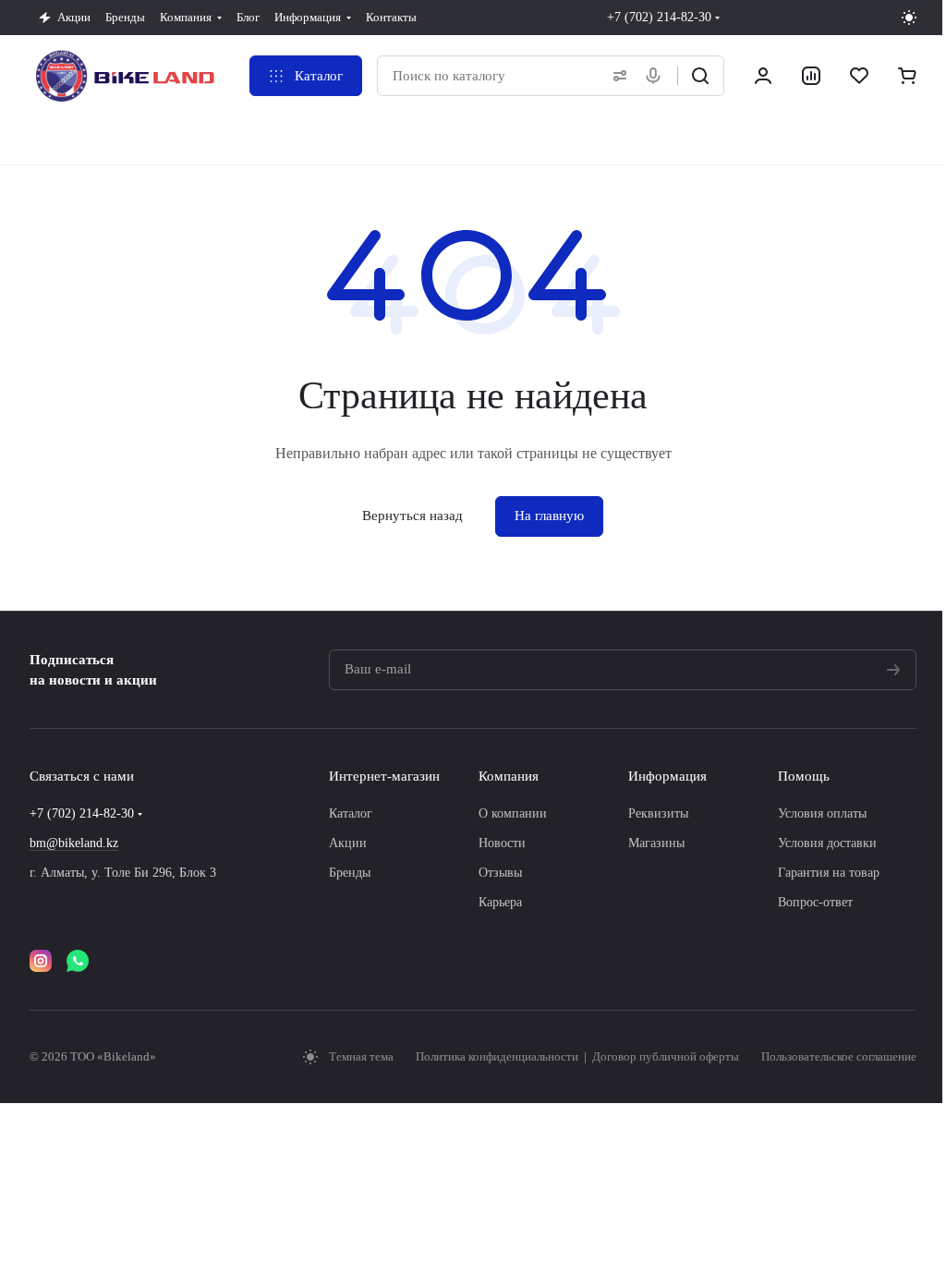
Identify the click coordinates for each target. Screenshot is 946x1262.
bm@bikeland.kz (74, 843)
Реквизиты (658, 813)
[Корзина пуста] (907, 76)
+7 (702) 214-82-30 (659, 17)
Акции (348, 843)
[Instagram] (41, 961)
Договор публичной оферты (665, 1056)
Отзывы (500, 873)
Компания (509, 776)
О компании (513, 813)
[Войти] (763, 76)
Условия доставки (827, 843)
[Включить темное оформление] (909, 17)
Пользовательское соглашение (838, 1056)
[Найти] (700, 75)
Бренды (349, 873)
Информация (667, 776)
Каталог (350, 813)
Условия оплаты (822, 813)
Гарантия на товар (828, 873)
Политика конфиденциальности (498, 1056)
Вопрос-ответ (815, 902)
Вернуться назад (412, 515)
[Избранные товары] (859, 76)
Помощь (804, 776)
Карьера (500, 902)
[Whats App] (78, 961)
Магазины (656, 843)
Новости (502, 843)
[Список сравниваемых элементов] (811, 76)
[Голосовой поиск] (657, 75)
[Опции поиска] (616, 75)
